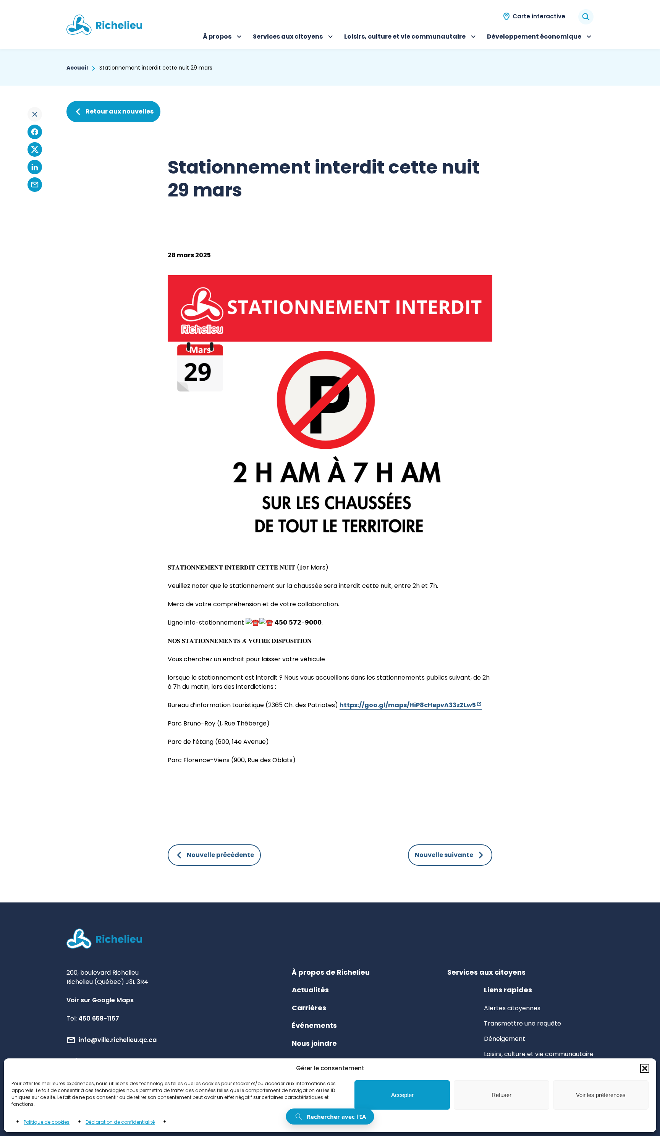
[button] (645, 1068)
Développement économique (534, 37)
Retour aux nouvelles (120, 111)
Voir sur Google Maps (100, 1000)
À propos (223, 37)
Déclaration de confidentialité (120, 1122)
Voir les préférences (601, 1095)
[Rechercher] (586, 16)
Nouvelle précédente (220, 854)
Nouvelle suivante (444, 854)
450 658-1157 (98, 1018)
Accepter (402, 1095)
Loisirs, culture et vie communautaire (405, 37)
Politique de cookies (47, 1122)
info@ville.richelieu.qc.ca (118, 1039)
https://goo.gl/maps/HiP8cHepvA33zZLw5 (411, 705)
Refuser (501, 1095)
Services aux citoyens (288, 37)
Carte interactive (539, 16)
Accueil (77, 67)
